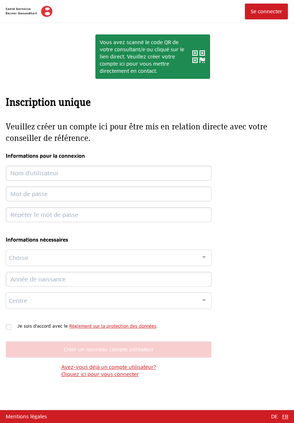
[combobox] (109, 257)
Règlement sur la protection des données (112, 326)
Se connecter (266, 11)
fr (285, 416)
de (274, 416)
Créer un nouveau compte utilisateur (109, 349)
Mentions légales (26, 416)
